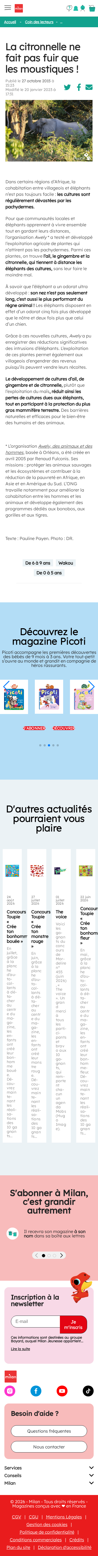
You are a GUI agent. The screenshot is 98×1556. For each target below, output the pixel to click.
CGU (33, 1517)
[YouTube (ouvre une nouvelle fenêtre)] (62, 1395)
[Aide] (69, 8)
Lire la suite (20, 1349)
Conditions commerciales (36, 1539)
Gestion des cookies (47, 1524)
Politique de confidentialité (47, 1532)
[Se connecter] (82, 8)
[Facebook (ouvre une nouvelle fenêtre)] (35, 1395)
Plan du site (18, 1547)
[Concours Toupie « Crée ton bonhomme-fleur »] (86, 871)
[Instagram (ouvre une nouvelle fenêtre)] (9, 1395)
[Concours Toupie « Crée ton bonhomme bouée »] (12, 871)
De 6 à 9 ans (37, 563)
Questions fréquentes (49, 1431)
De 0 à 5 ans (49, 572)
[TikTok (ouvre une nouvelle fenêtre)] (88, 1395)
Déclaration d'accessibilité (64, 1547)
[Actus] (76, 8)
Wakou (66, 563)
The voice (61, 914)
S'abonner (76, 728)
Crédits (76, 1539)
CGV (16, 1517)
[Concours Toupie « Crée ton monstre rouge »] (37, 871)
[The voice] (61, 871)
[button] (6, 687)
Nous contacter (49, 1447)
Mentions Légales (64, 1517)
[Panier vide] (92, 8)
